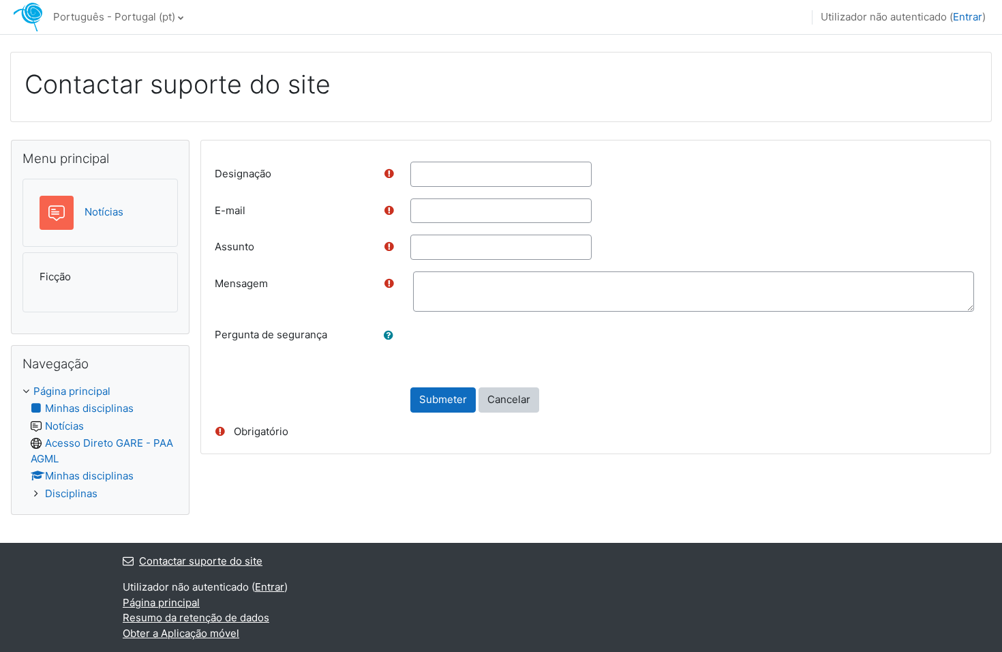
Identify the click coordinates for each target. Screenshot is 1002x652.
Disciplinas (71, 493)
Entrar (967, 16)
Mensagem (241, 283)
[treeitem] (100, 443)
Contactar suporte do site (200, 560)
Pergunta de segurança (271, 334)
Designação (243, 173)
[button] (391, 335)
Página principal (71, 391)
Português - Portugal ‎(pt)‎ (114, 16)
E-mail (230, 210)
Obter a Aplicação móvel (181, 633)
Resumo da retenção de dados (196, 617)
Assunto (234, 246)
